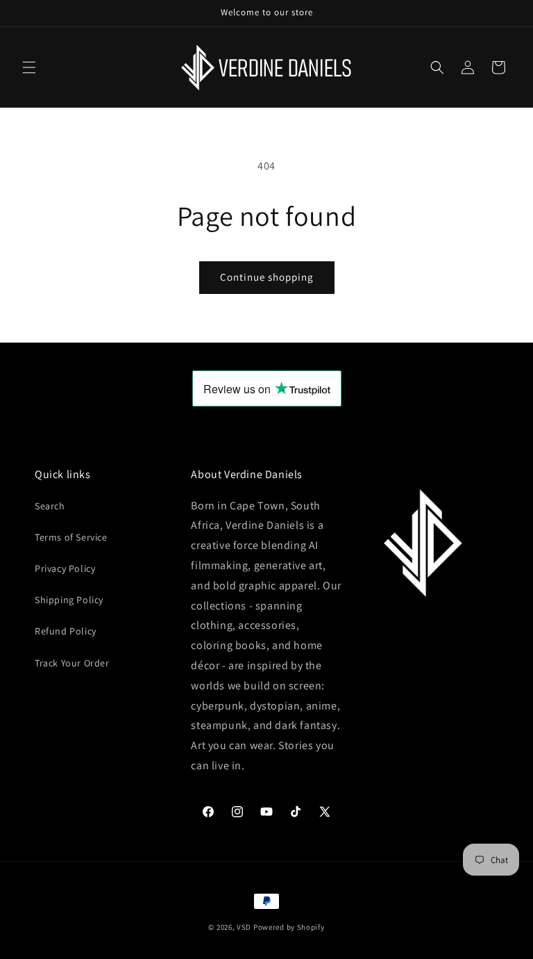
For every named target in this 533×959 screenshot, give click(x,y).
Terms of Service (71, 537)
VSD (244, 927)
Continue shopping (267, 277)
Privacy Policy (65, 568)
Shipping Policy (69, 599)
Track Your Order (72, 663)
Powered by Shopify (289, 927)
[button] (29, 67)
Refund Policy (65, 631)
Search (50, 506)
